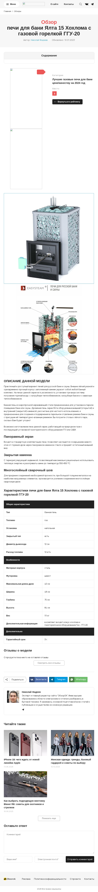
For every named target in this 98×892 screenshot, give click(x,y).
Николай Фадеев (39, 40)
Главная (7, 11)
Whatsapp (81, 679)
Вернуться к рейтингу (69, 102)
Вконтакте (41, 679)
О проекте (75, 879)
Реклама (26, 879)
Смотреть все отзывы (49, 663)
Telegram (61, 679)
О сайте (54, 4)
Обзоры (17, 11)
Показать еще (49, 818)
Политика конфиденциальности (50, 879)
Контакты (69, 4)
